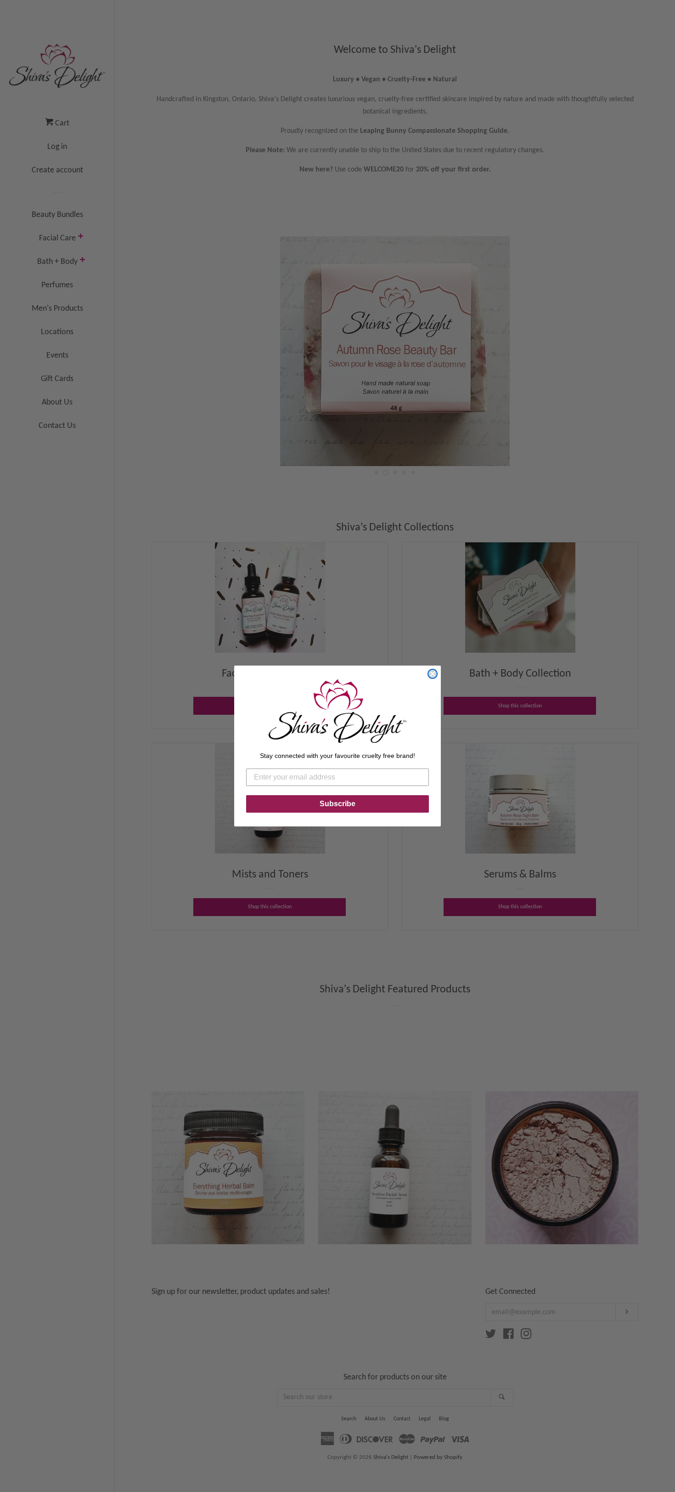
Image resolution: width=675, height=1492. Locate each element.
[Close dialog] (432, 673)
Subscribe (337, 804)
